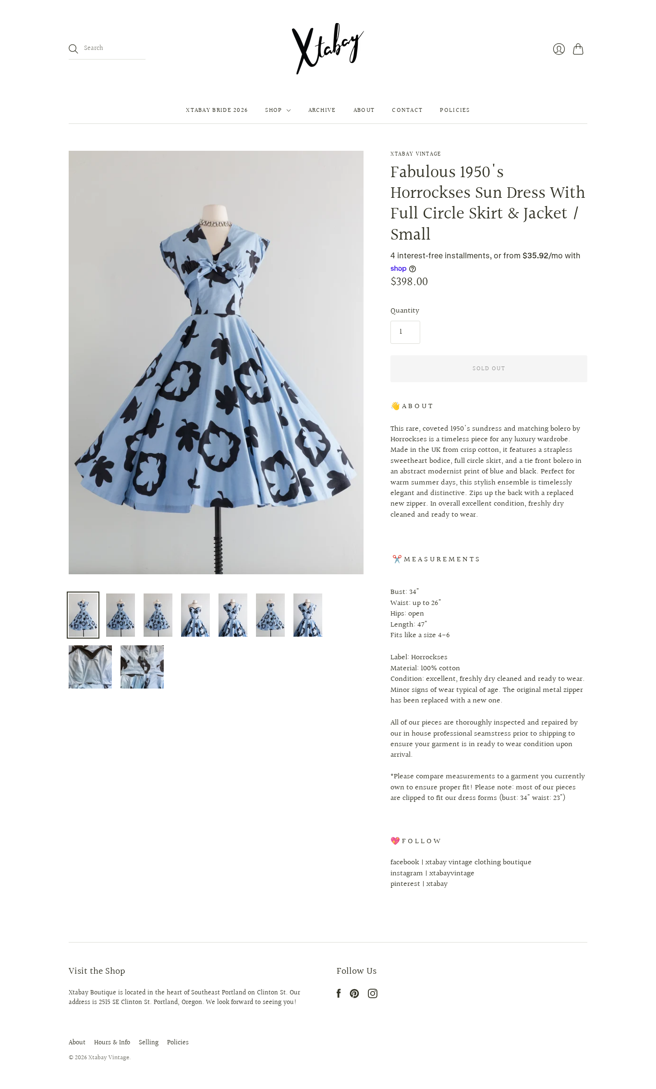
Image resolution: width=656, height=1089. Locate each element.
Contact (407, 110)
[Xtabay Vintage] (328, 48)
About (364, 110)
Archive (322, 110)
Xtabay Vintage (415, 154)
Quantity (404, 311)
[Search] (73, 49)
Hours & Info (112, 1043)
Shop (273, 110)
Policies (455, 110)
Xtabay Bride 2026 (217, 110)
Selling (148, 1043)
